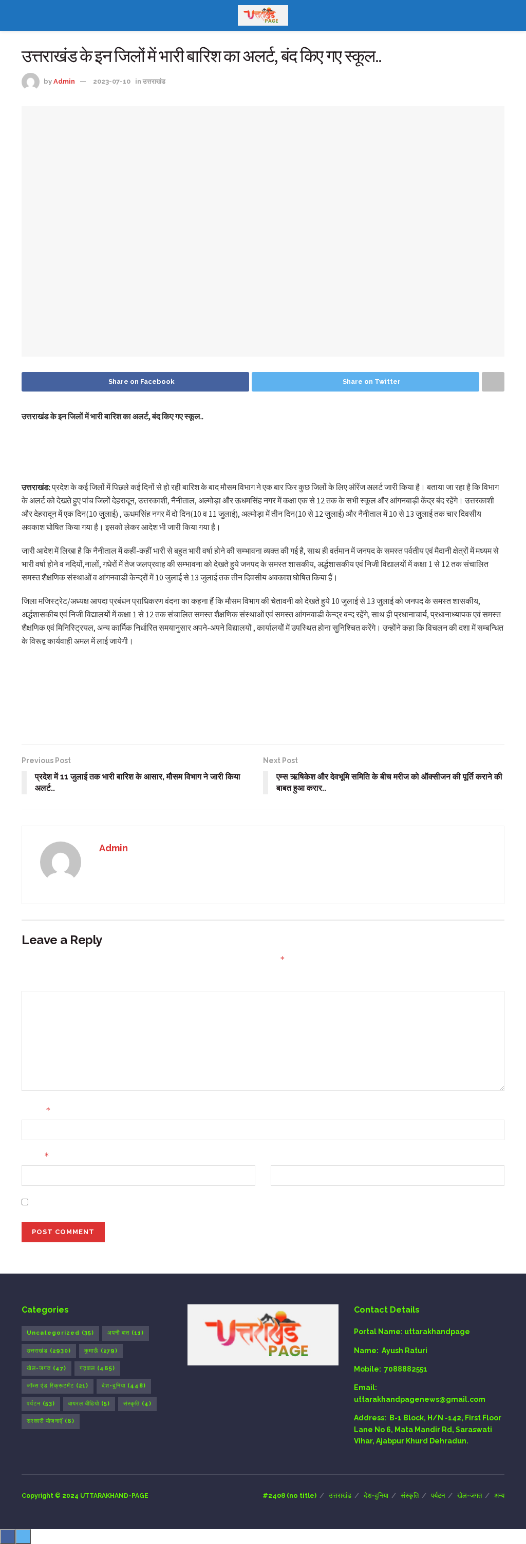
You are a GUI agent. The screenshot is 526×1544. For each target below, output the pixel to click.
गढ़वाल (97, 1368)
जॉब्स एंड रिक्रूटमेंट (57, 1385)
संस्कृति (137, 1403)
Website (286, 1156)
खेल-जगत (46, 1368)
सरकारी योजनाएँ (50, 1421)
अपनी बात (125, 1333)
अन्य (499, 1495)
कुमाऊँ (101, 1350)
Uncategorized (60, 1333)
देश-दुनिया (124, 1385)
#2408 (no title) (289, 1495)
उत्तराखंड (154, 81)
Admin (64, 81)
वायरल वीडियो (89, 1403)
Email (35, 1156)
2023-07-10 (111, 81)
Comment (40, 981)
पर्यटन (41, 1403)
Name (36, 1110)
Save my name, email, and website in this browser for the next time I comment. (177, 1202)
